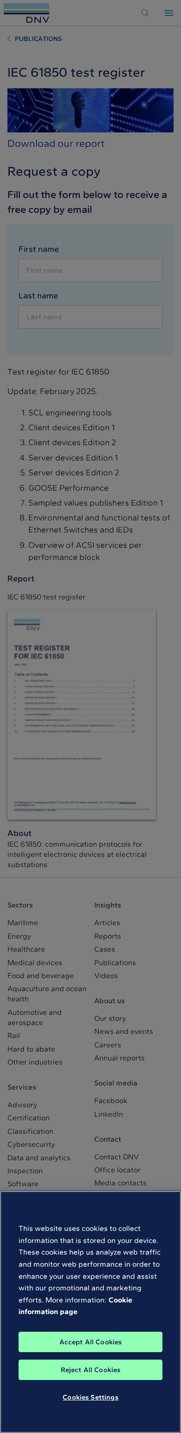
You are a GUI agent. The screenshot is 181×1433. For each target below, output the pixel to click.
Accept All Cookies (90, 1342)
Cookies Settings (90, 1397)
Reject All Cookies (91, 1370)
